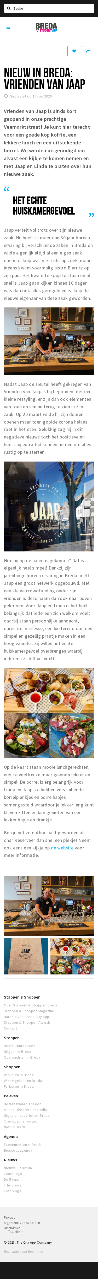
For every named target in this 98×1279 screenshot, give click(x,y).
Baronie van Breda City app (26, 1016)
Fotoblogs (12, 1191)
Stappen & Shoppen (22, 997)
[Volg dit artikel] (74, 51)
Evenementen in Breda (23, 1144)
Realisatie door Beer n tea (23, 1251)
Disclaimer (12, 1228)
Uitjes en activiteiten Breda (27, 1115)
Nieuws (10, 1159)
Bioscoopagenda (18, 1150)
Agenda (11, 1136)
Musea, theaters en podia (25, 1109)
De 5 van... (12, 1179)
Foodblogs (13, 1173)
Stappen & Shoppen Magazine (29, 1011)
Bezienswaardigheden (22, 1104)
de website (62, 848)
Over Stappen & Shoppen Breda (30, 1005)
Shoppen (12, 1066)
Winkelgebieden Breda (23, 1080)
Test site (14, 1231)
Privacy (9, 1217)
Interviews (13, 1185)
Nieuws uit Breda (18, 1168)
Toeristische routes (20, 1121)
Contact (10, 1028)
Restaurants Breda (19, 1045)
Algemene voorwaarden (22, 1223)
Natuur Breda (15, 1127)
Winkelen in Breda (19, 1074)
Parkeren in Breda (19, 1086)
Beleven (11, 1095)
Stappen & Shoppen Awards (27, 1022)
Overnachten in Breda (22, 1057)
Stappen (12, 1037)
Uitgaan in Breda (17, 1051)
